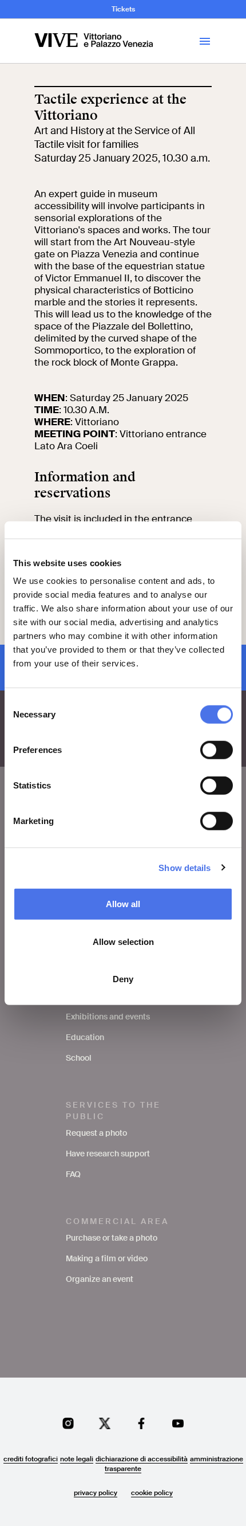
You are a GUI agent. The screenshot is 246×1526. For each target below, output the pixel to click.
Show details (184, 867)
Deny (123, 979)
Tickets (123, 9)
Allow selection (123, 941)
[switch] (216, 750)
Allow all (123, 904)
